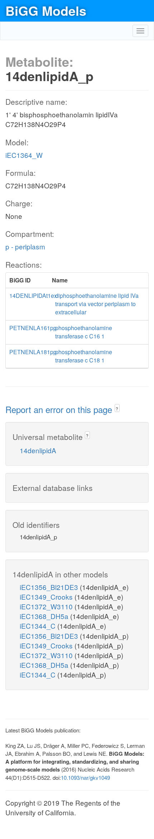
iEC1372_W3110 (47, 606)
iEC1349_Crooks (47, 596)
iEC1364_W (24, 155)
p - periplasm (25, 246)
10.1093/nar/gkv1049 (85, 777)
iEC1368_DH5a (45, 616)
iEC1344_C (38, 626)
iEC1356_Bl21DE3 (50, 587)
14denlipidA (38, 450)
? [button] (117, 409)
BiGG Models (45, 10)
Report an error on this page (60, 409)
